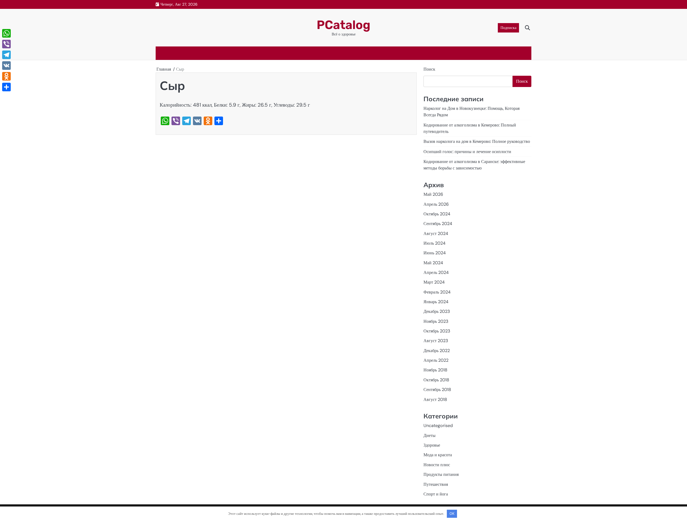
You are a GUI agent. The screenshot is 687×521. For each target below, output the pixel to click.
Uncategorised (438, 425)
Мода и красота (437, 455)
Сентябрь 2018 (437, 389)
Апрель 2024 (436, 272)
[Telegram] (6, 54)
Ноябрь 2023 (435, 321)
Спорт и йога (435, 494)
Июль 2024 (434, 243)
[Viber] (6, 44)
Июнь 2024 (434, 253)
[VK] (6, 65)
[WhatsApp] (6, 33)
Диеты (429, 435)
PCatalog (343, 25)
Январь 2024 (435, 302)
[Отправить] (6, 87)
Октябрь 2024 (436, 214)
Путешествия (435, 484)
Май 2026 (433, 194)
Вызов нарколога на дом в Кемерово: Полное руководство (476, 141)
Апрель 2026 (436, 204)
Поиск (429, 69)
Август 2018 (435, 399)
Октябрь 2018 (436, 380)
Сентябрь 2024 (437, 223)
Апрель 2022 (435, 360)
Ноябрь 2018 (435, 370)
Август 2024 (435, 233)
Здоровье (431, 445)
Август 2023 (435, 340)
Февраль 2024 (437, 292)
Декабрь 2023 (436, 311)
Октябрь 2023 (436, 331)
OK (452, 513)
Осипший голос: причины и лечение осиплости (467, 151)
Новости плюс (436, 465)
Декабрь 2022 (436, 350)
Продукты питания (441, 474)
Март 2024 (434, 282)
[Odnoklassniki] (6, 76)
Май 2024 (433, 263)
